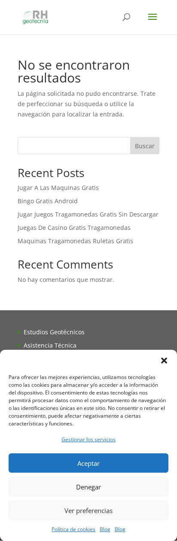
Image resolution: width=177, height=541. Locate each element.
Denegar (88, 487)
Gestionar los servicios (88, 439)
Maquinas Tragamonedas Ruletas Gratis (75, 241)
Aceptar (88, 463)
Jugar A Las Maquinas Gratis (58, 187)
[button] (164, 360)
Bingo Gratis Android (48, 201)
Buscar (145, 146)
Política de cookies (73, 529)
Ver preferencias (88, 510)
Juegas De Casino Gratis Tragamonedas (74, 227)
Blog (105, 529)
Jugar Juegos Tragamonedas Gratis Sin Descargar (88, 214)
